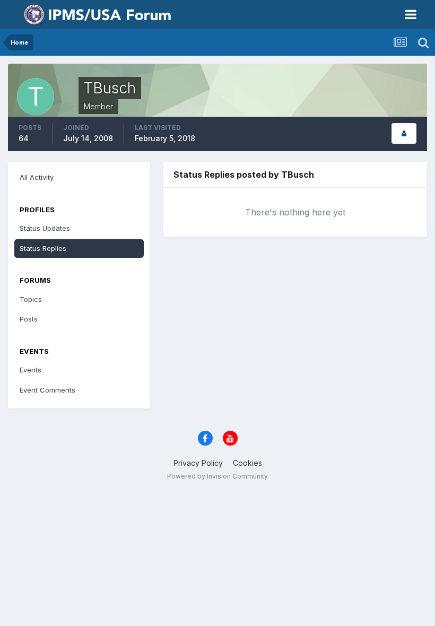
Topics (31, 299)
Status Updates (45, 228)
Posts (29, 319)
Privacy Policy (198, 462)
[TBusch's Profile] (404, 133)
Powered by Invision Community (217, 476)
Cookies (247, 462)
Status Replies (43, 248)
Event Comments (47, 390)
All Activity (37, 177)
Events (30, 370)
